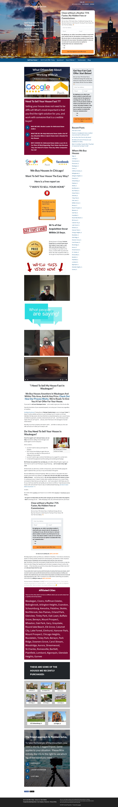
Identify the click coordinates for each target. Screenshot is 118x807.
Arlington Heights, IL (77, 176)
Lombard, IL (75, 262)
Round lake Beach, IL (77, 218)
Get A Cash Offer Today (48, 60)
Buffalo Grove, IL (76, 203)
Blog (89, 60)
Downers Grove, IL (76, 240)
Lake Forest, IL (75, 225)
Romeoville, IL (75, 255)
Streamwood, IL (76, 250)
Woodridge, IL (75, 245)
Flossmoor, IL (75, 163)
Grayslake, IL (75, 215)
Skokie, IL (74, 186)
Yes (64, 45)
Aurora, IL (74, 247)
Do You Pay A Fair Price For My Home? (81, 137)
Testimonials (81, 60)
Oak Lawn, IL (75, 200)
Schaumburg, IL (76, 181)
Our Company (85, 4)
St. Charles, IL (75, 252)
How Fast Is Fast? (76, 130)
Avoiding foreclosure (29, 412)
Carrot (79, 805)
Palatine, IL (75, 183)
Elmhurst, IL (75, 227)
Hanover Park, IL (76, 230)
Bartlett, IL (75, 257)
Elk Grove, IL (75, 220)
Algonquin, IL (75, 264)
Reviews (92, 4)
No (64, 48)
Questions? (60, 60)
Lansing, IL (74, 158)
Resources (46, 802)
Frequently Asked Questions (30, 802)
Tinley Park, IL (75, 198)
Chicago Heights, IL (77, 232)
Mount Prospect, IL (77, 208)
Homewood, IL (76, 161)
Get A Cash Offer (76, 4)
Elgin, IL (74, 156)
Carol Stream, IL (76, 242)
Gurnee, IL (74, 269)
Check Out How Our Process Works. (47, 397)
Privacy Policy (53, 802)
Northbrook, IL (75, 188)
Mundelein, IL (75, 235)
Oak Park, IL (75, 213)
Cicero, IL (74, 168)
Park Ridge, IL (75, 237)
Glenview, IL (75, 195)
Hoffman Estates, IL (77, 171)
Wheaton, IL (75, 210)
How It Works (70, 60)
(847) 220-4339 (89, 2)
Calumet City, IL (76, 223)
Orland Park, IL (75, 193)
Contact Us (37, 800)
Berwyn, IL (74, 205)
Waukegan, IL (75, 166)
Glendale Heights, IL (77, 267)
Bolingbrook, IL (76, 173)
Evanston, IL (75, 178)
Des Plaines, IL (75, 190)
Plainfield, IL (75, 260)
